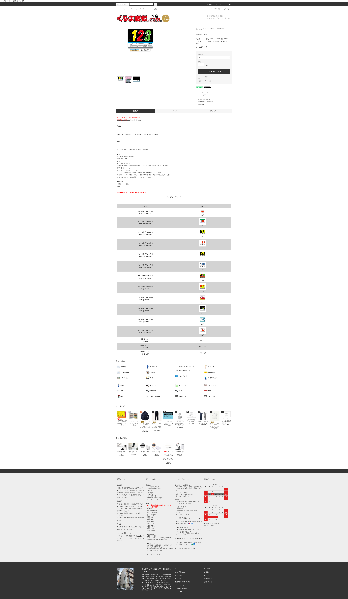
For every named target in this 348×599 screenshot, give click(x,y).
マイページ (201, 4)
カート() (228, 4)
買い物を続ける (202, 104)
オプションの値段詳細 (203, 77)
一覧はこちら (202, 340)
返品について (201, 79)
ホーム (118, 9)
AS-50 (201, 29)
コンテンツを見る (152, 9)
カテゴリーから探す (128, 9)
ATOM (180, 591)
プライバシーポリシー (181, 585)
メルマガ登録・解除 (215, 9)
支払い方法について (181, 572)
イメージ (174, 111)
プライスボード (203, 28)
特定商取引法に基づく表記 (204, 81)
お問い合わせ (227, 9)
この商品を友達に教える (204, 99)
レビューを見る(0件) (203, 92)
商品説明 (135, 111)
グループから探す (140, 9)
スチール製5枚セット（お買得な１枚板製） (216, 28)
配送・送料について (181, 575)
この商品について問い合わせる (205, 101)
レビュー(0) (213, 111)
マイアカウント (208, 568)
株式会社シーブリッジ (158, 590)
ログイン (218, 4)
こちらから (156, 499)
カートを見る (208, 578)
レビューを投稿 (202, 95)
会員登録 (209, 4)
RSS (176, 591)
